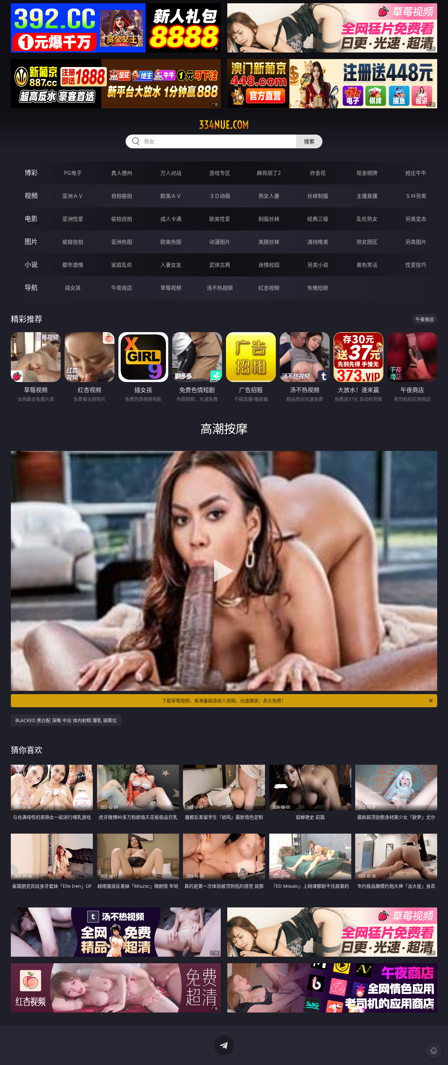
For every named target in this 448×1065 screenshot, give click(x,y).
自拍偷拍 (121, 196)
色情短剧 (317, 287)
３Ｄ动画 (219, 196)
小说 (31, 264)
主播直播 (366, 196)
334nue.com (224, 124)
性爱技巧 (415, 264)
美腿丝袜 (268, 241)
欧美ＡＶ (170, 196)
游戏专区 (219, 173)
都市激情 (72, 264)
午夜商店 (121, 287)
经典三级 (317, 219)
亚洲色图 (121, 241)
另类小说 (317, 264)
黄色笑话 (366, 264)
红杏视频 (268, 287)
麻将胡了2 (269, 173)
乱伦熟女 (366, 219)
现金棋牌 (366, 173)
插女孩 (73, 287)
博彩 (31, 172)
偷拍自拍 (121, 219)
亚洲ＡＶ (72, 196)
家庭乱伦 (121, 264)
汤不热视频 (220, 287)
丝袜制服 (317, 196)
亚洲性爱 (72, 219)
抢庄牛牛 (415, 173)
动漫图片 (219, 241)
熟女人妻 (268, 196)
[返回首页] (433, 1050)
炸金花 (318, 173)
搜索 (309, 141)
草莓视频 (170, 287)
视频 (31, 195)
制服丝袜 (268, 219)
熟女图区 (366, 241)
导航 (31, 287)
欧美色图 (170, 241)
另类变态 (415, 219)
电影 (31, 218)
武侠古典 (219, 264)
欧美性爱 (219, 219)
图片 (31, 241)
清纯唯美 (317, 241)
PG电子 (73, 173)
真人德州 (121, 173)
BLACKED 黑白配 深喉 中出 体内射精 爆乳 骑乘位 (66, 720)
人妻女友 (170, 264)
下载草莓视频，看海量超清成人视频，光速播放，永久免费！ (224, 700)
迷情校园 (268, 264)
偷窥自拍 (72, 241)
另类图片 (415, 241)
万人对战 (170, 173)
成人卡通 (170, 219)
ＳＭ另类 (415, 196)
